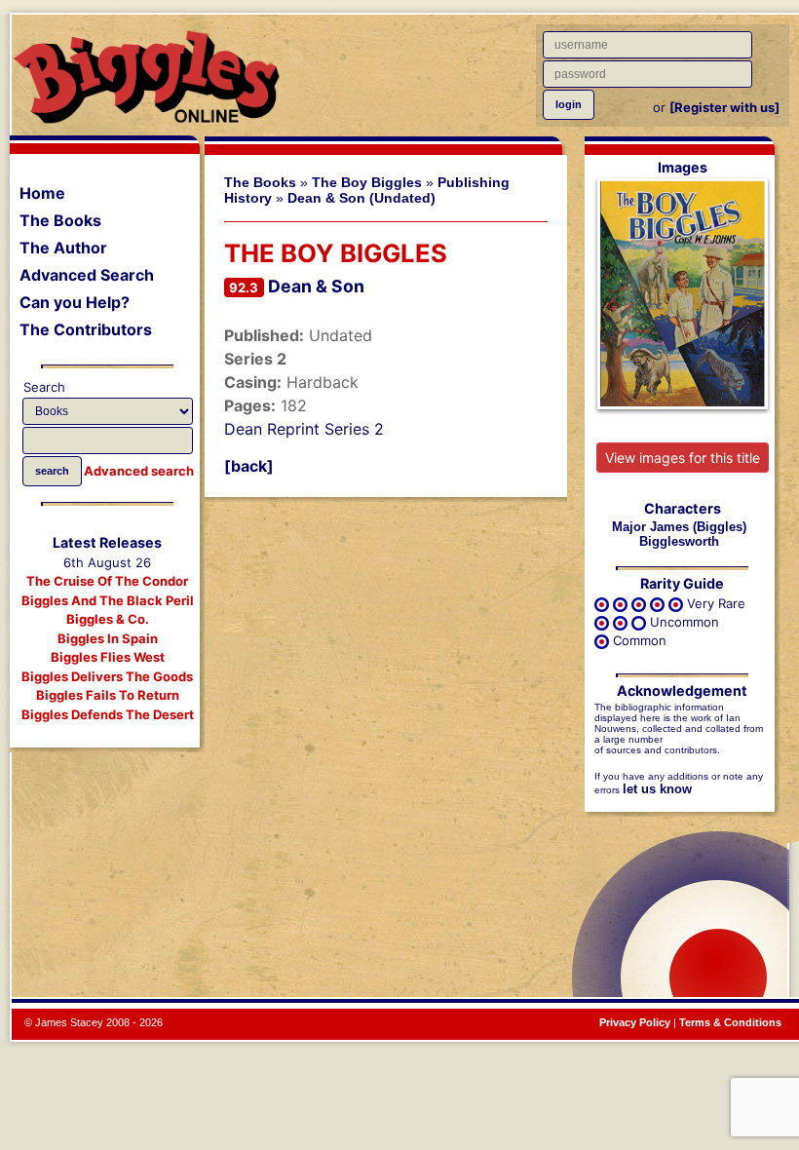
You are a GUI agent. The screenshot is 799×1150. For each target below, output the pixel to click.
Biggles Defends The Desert (107, 714)
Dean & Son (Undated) (361, 198)
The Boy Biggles (367, 182)
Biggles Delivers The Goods (107, 676)
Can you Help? (74, 302)
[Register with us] (724, 107)
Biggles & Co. (107, 619)
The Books (60, 220)
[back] (249, 466)
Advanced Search (86, 275)
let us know (657, 789)
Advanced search (139, 471)
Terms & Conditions (730, 1022)
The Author (63, 247)
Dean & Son (316, 286)
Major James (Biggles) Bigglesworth (679, 534)
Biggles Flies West (108, 657)
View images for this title (682, 457)
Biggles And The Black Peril (107, 600)
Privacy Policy (634, 1022)
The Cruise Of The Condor (107, 581)
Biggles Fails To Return (107, 695)
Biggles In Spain (107, 638)
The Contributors (85, 329)
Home (42, 193)
